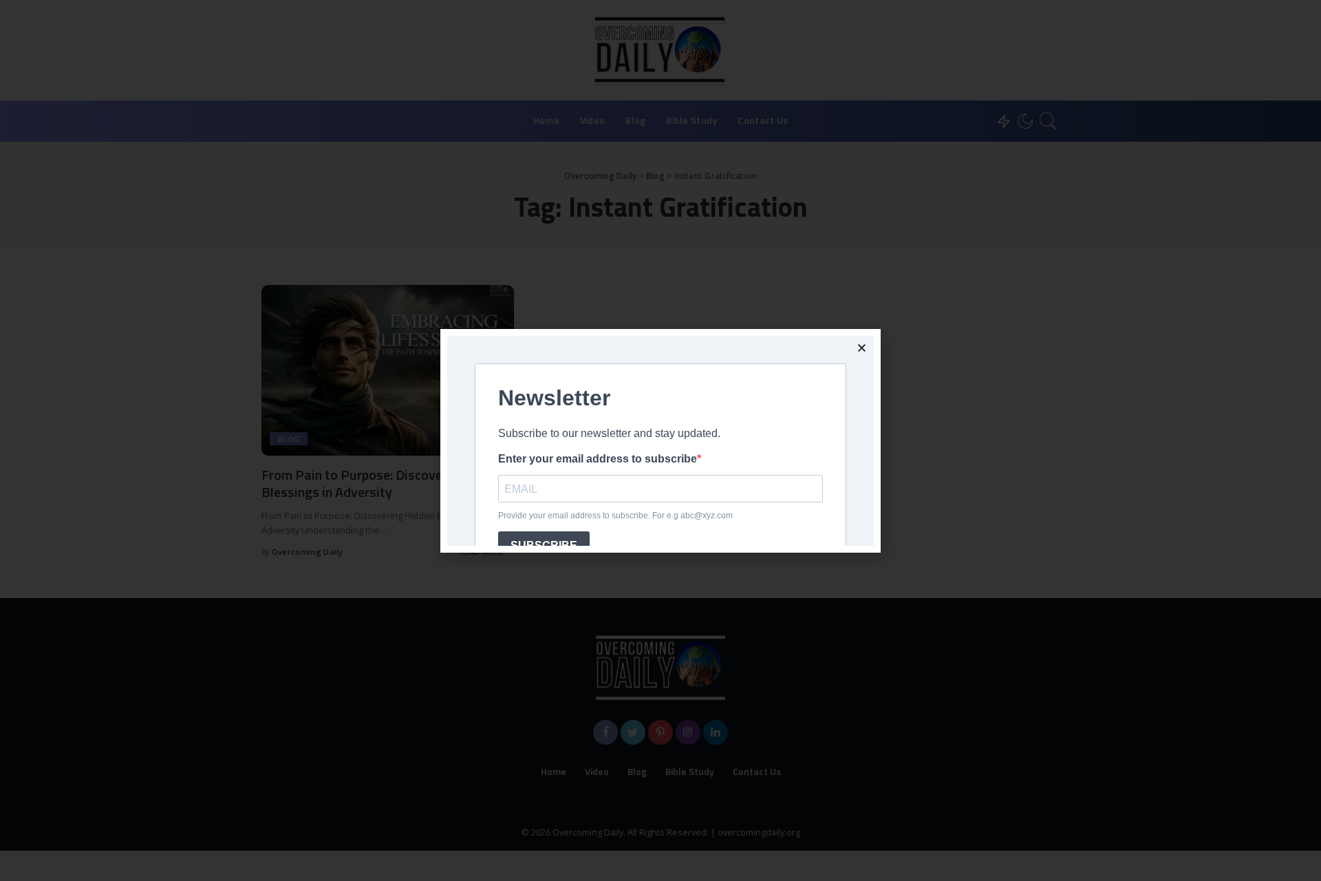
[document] (660, 440)
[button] (862, 348)
